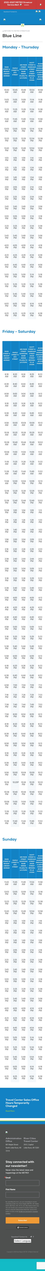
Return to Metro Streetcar (17, 31)
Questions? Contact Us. (10, 12)
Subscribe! (22, 1220)
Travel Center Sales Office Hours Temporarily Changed (22, 1102)
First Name (10, 1190)
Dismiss (26, 5)
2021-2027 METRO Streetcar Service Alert (18, 3)
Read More (10, 1111)
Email (8, 1178)
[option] (18, 4)
